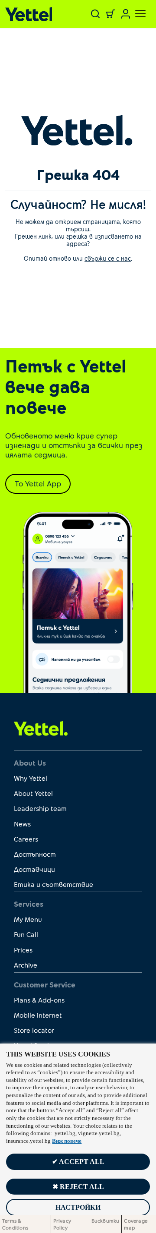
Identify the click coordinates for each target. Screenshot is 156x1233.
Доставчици (34, 869)
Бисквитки (105, 1220)
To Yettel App (38, 483)
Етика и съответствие (53, 884)
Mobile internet (38, 1015)
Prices (23, 950)
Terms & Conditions (15, 1223)
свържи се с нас (107, 258)
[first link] (41, 728)
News (22, 824)
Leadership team (40, 808)
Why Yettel (30, 778)
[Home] (31, 14)
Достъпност (35, 854)
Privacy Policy (62, 1223)
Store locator (34, 1030)
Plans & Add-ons (39, 1000)
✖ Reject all (78, 1186)
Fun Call (26, 934)
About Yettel (33, 793)
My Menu (28, 919)
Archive (25, 965)
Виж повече (66, 1141)
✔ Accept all (78, 1161)
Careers (26, 839)
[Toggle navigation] (135, 13)
